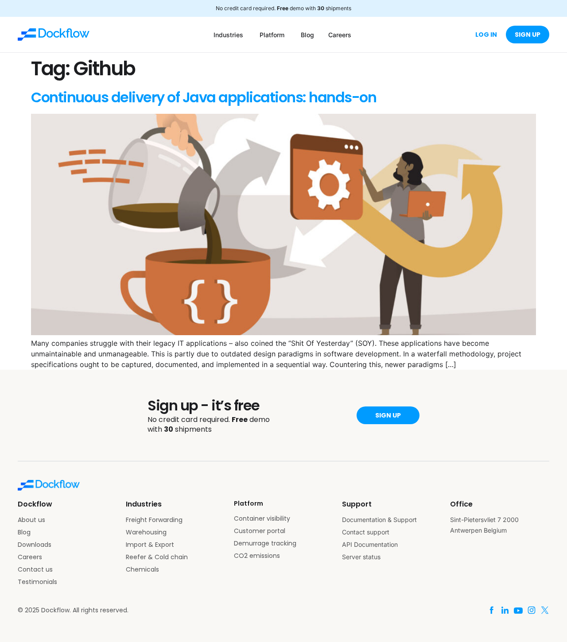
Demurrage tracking (265, 543)
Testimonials (37, 581)
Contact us (35, 569)
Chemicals (142, 569)
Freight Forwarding (154, 519)
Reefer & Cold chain (157, 557)
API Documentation (370, 544)
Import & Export (150, 544)
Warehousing (146, 532)
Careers (30, 557)
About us (31, 519)
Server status (361, 557)
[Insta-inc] (531, 610)
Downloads (34, 544)
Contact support (365, 532)
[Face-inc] (491, 610)
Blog (24, 532)
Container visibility (262, 518)
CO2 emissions (257, 555)
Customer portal (259, 530)
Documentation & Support (379, 519)
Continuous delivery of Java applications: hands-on (203, 97)
